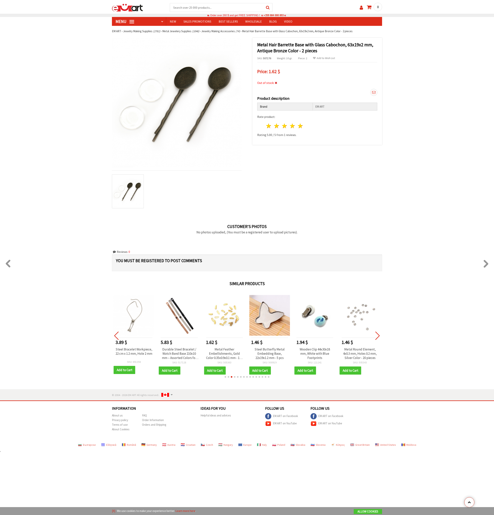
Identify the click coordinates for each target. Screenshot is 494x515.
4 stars (292, 126)
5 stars (300, 126)
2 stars (277, 126)
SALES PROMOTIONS (197, 21)
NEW (173, 21)
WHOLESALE (253, 21)
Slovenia (321, 445)
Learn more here (185, 511)
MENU (121, 21)
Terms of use (120, 424)
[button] (225, 377)
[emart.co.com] (127, 7)
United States (388, 445)
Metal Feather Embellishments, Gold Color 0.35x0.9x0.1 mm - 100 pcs (224, 353)
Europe (247, 445)
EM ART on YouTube (285, 423)
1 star (269, 126)
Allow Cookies (368, 511)
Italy (264, 445)
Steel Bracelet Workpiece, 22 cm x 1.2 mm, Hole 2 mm (134, 351)
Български (89, 445)
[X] (113, 511)
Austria (171, 445)
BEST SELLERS (228, 21)
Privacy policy (120, 420)
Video (288, 21)
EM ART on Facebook (285, 416)
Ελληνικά (111, 445)
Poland (281, 445)
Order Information (153, 420)
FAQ (144, 415)
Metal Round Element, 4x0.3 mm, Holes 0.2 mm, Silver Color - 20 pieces (360, 353)
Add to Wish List (326, 58)
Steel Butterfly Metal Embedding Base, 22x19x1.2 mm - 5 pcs (270, 353)
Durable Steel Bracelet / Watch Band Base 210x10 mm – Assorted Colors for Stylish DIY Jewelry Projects (179, 353)
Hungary (228, 445)
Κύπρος (340, 445)
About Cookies (120, 429)
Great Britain (362, 445)
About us (117, 415)
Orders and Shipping (154, 424)
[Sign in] (361, 8)
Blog (273, 21)
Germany (151, 445)
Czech (209, 445)
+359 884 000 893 (274, 15)
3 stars (285, 126)
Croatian (190, 445)
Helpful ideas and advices (215, 415)
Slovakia (300, 445)
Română (131, 445)
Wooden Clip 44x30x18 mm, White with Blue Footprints (315, 353)
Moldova (411, 445)
